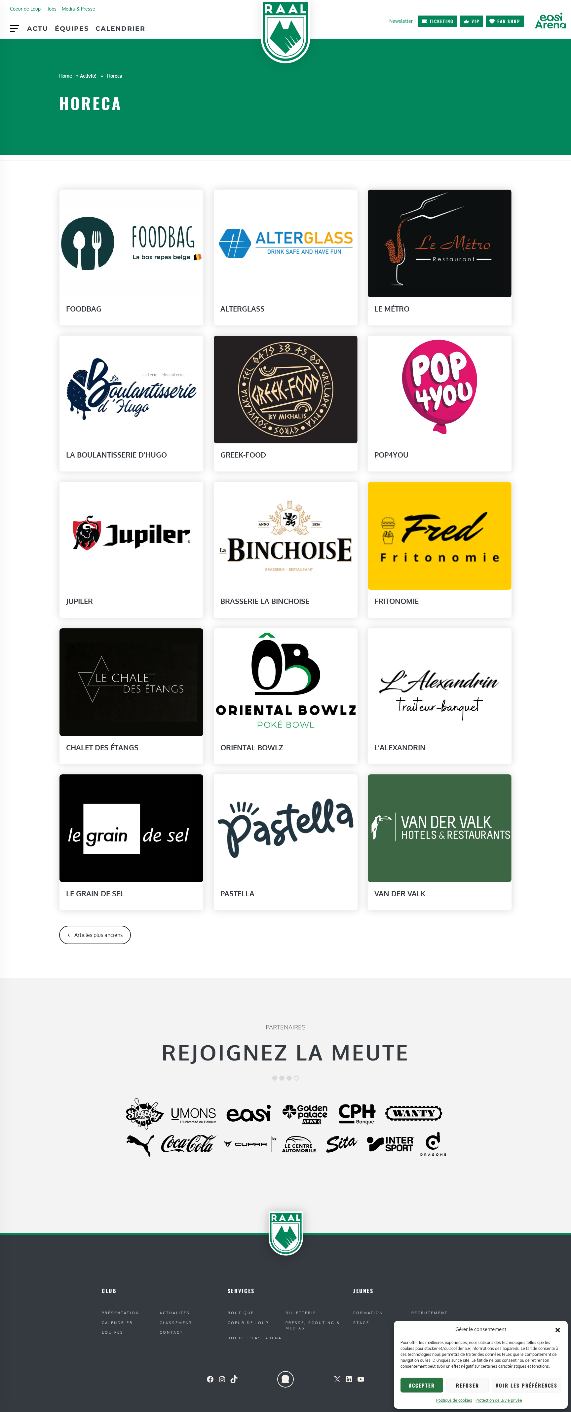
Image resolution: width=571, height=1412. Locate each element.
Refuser (467, 1385)
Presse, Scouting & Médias (313, 1325)
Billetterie (301, 1312)
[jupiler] (131, 535)
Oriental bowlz (251, 747)
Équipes (72, 28)
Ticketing (442, 21)
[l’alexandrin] (440, 681)
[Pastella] (286, 828)
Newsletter (401, 21)
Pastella (237, 893)
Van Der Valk (399, 893)
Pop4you (391, 454)
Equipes (113, 1332)
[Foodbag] (131, 243)
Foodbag (83, 308)
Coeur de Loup (25, 9)
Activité (88, 76)
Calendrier (120, 28)
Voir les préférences (526, 1385)
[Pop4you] (440, 389)
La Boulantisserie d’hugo (116, 454)
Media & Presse (78, 9)
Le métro (391, 308)
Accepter (422, 1385)
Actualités (175, 1312)
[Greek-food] (286, 389)
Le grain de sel (95, 893)
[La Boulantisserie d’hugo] (131, 389)
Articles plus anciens (98, 935)
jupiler (79, 601)
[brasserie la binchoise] (286, 535)
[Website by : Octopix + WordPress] (285, 1379)
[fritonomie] (440, 535)
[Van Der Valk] (440, 828)
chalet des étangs (102, 747)
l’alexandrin (400, 747)
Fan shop (508, 21)
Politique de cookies (454, 1400)
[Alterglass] (286, 243)
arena (550, 20)
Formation (368, 1312)
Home (65, 76)
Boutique (241, 1312)
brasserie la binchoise (264, 601)
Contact (171, 1332)
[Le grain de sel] (131, 828)
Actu (37, 28)
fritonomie (396, 601)
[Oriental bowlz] (286, 681)
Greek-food (243, 454)
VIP (475, 21)
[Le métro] (440, 243)
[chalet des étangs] (131, 681)
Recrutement (429, 1312)
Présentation (120, 1312)
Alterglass (242, 308)
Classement (176, 1322)
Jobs (52, 9)
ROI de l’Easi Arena (255, 1337)
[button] (557, 1329)
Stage (361, 1322)
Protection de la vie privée (499, 1400)
